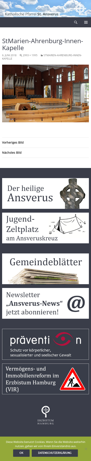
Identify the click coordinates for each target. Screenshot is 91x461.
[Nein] (86, 449)
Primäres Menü (86, 22)
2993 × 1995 (30, 55)
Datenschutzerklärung (55, 453)
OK (21, 453)
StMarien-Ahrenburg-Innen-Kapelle (42, 56)
